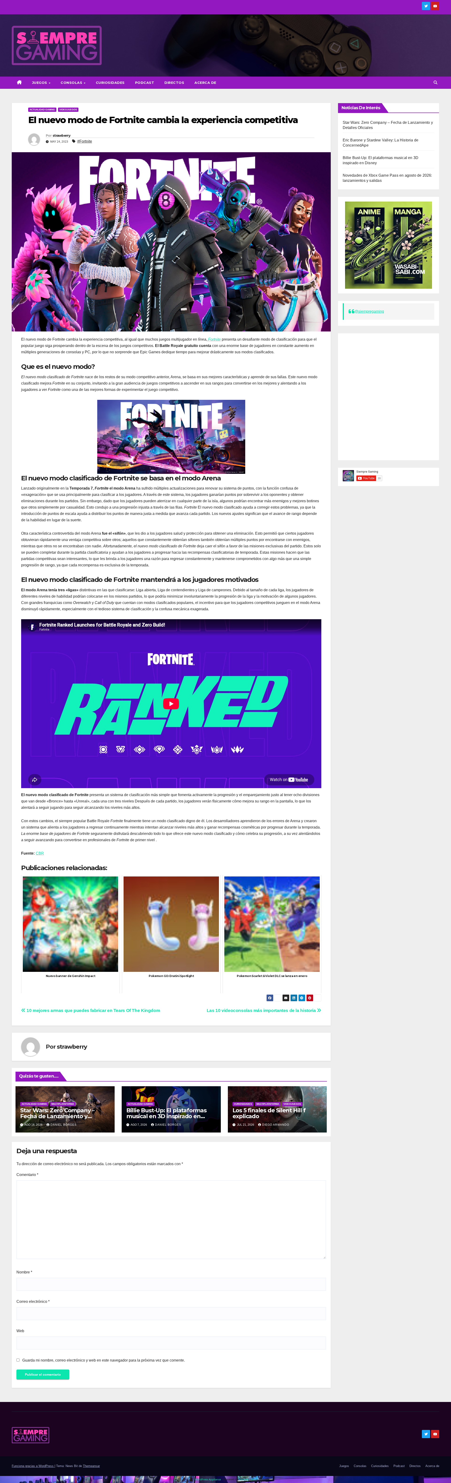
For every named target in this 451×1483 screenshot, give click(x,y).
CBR (40, 853)
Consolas (72, 83)
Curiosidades (110, 83)
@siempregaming (369, 311)
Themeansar (91, 1466)
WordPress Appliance (208, 1479)
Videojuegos (68, 109)
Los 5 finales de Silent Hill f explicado (269, 1113)
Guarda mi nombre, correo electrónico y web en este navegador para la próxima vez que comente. (103, 1360)
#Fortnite (84, 141)
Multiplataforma (62, 1104)
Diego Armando (275, 1124)
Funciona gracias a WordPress (33, 1466)
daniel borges (64, 1124)
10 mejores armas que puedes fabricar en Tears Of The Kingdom (93, 1010)
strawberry (61, 135)
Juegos (40, 83)
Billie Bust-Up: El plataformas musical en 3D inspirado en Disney (166, 1116)
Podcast (144, 83)
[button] (435, 83)
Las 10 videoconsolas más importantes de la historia (262, 1010)
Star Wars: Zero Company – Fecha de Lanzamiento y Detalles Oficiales (57, 1116)
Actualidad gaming (42, 109)
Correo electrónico (33, 1302)
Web (20, 1331)
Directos (174, 83)
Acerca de (205, 83)
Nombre (24, 1272)
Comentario (27, 1175)
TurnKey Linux (247, 1479)
